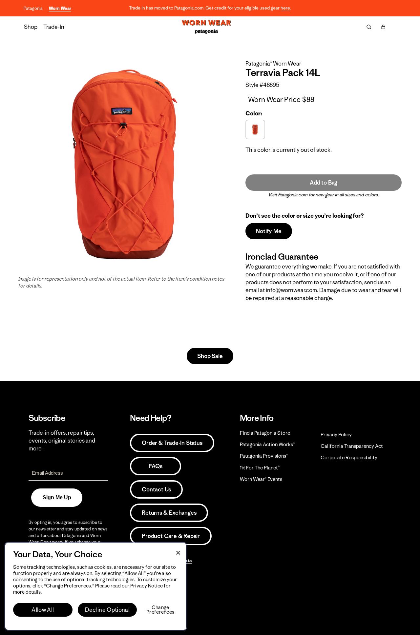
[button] (383, 27)
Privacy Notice (146, 586)
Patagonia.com (293, 195)
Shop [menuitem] (30, 26)
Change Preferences (160, 609)
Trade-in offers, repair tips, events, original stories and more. (62, 440)
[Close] (178, 553)
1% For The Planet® (260, 468)
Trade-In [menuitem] (53, 26)
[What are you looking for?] (369, 27)
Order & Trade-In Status (172, 442)
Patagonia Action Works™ (267, 444)
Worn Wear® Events (261, 479)
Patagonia (33, 8)
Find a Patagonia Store (265, 433)
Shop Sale (209, 356)
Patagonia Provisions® (264, 456)
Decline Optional (107, 609)
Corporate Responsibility (349, 457)
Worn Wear (60, 8)
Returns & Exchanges (169, 512)
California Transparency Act (352, 446)
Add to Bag (323, 182)
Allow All (43, 609)
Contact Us (156, 489)
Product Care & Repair (171, 536)
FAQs (155, 466)
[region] (95, 586)
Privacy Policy (336, 434)
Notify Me (268, 231)
